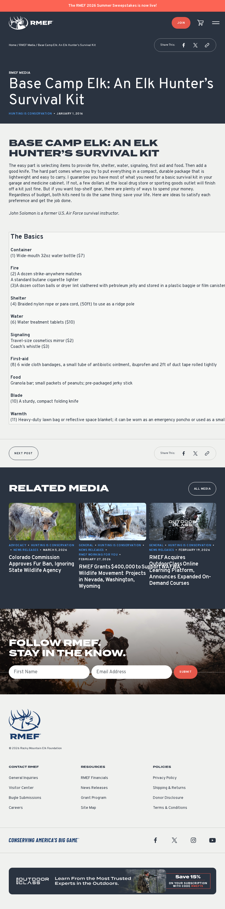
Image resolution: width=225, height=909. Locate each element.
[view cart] (200, 23)
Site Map (88, 808)
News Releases (94, 788)
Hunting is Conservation (30, 114)
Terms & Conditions (170, 808)
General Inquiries (23, 778)
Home (12, 45)
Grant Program (93, 798)
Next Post (23, 453)
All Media (202, 489)
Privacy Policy (165, 778)
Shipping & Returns (169, 788)
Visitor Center (21, 788)
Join (181, 23)
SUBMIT (186, 672)
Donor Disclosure (168, 798)
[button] (184, 45)
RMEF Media (27, 45)
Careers (16, 808)
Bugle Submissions (25, 798)
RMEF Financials (94, 778)
